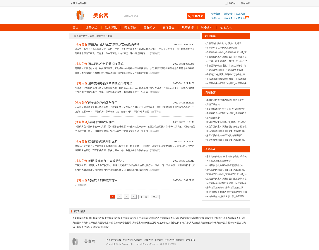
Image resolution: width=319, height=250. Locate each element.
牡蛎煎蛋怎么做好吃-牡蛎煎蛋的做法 (224, 165)
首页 (75, 27)
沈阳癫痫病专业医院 (169, 218)
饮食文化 (226, 27)
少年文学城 (185, 222)
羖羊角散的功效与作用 (103, 102)
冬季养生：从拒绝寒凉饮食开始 (221, 48)
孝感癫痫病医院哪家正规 (192, 218)
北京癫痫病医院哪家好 (148, 218)
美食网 (101, 15)
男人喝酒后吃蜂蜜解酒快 (218, 161)
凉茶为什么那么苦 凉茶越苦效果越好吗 (113, 44)
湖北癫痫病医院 (96, 218)
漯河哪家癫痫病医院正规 (144, 222)
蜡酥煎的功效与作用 (101, 122)
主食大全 (228, 18)
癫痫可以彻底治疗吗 (215, 218)
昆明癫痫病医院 (80, 218)
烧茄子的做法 (213, 104)
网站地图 (245, 3)
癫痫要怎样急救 (80, 222)
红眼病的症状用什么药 (103, 141)
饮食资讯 (111, 27)
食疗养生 (168, 27)
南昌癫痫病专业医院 (121, 222)
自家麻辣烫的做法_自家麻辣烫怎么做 (224, 70)
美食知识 (149, 27)
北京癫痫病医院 (112, 218)
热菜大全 (228, 13)
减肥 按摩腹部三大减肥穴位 (106, 160)
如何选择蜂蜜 (213, 117)
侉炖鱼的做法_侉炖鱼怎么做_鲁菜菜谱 (225, 196)
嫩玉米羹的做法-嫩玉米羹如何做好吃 (224, 135)
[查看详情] (155, 53)
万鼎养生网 (173, 222)
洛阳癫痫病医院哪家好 (100, 222)
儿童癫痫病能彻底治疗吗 (204, 222)
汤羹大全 (215, 18)
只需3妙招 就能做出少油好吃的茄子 (223, 43)
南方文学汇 (162, 222)
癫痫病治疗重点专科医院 (229, 222)
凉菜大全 (240, 13)
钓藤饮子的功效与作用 (103, 180)
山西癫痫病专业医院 (235, 218)
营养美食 (215, 13)
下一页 (143, 196)
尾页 (155, 196)
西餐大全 (92, 27)
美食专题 (130, 27)
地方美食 (101, 36)
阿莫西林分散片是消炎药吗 (106, 63)
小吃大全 (240, 18)
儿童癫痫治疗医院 (100, 227)
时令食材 (207, 27)
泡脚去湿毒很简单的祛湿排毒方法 (110, 83)
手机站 (232, 3)
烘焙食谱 (188, 27)
